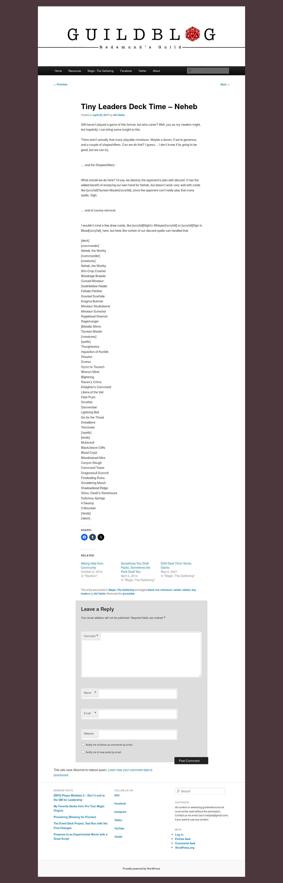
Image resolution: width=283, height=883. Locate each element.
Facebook (126, 71)
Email (90, 713)
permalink (129, 593)
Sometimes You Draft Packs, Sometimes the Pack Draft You (135, 567)
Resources (74, 71)
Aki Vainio (119, 115)
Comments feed (185, 843)
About (156, 71)
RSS (117, 795)
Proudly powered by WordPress (141, 868)
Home (58, 71)
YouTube (119, 828)
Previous (60, 84)
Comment (91, 636)
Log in (179, 834)
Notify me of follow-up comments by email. (109, 744)
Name (90, 692)
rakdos (186, 590)
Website (89, 733)
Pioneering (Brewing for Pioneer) (75, 817)
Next (225, 84)
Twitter (142, 71)
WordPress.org (184, 847)
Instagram (120, 812)
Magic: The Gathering (101, 71)
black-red (153, 590)
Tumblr (118, 836)
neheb (177, 590)
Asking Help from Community (92, 565)
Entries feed (182, 839)
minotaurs (166, 590)
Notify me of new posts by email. (104, 752)
